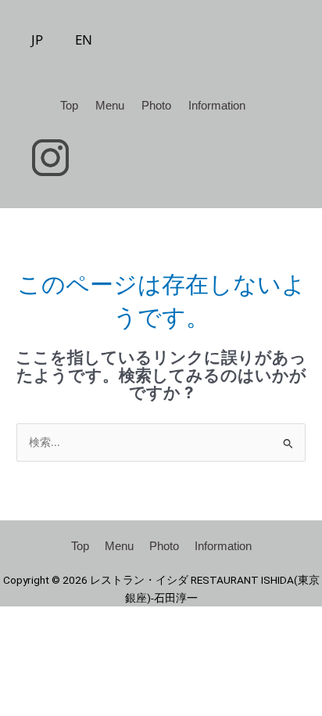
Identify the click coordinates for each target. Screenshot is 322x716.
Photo (156, 105)
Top (69, 105)
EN (83, 40)
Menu (109, 105)
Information (216, 105)
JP (37, 40)
